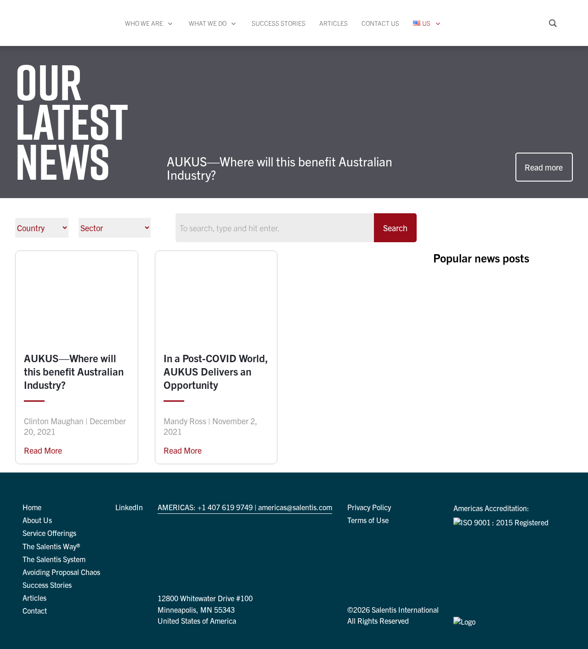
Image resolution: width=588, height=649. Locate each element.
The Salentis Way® (51, 546)
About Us (37, 519)
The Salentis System (54, 559)
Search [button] (395, 227)
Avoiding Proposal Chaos (61, 571)
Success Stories (47, 584)
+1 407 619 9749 (225, 507)
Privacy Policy (369, 507)
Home (32, 507)
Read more (544, 167)
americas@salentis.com (295, 507)
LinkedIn (129, 507)
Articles (34, 597)
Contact (35, 610)
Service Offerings (49, 532)
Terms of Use (368, 519)
